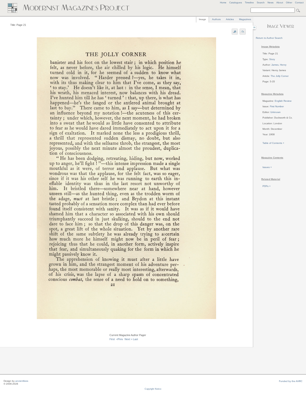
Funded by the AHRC (290, 381)
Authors (216, 19)
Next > (128, 339)
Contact (299, 2)
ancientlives (21, 381)
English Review (283, 101)
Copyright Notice (153, 389)
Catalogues (235, 2)
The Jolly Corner (280, 76)
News (270, 2)
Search (261, 2)
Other (289, 2)
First (112, 339)
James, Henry (278, 64)
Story (272, 59)
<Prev (119, 339)
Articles (230, 19)
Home (223, 2)
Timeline (249, 2)
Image (202, 19)
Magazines (245, 19)
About (279, 2)
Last (135, 339)
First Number (277, 106)
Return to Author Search (269, 38)
